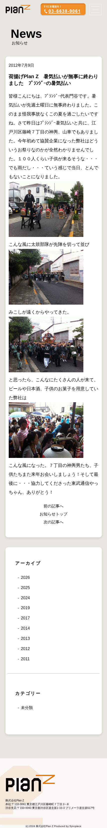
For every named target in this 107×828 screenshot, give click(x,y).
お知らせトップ (53, 514)
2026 (25, 577)
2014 (25, 628)
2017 (25, 618)
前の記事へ (53, 506)
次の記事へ (53, 522)
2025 (25, 588)
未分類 (27, 708)
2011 (25, 659)
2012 (25, 649)
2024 (25, 598)
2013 (25, 638)
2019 (25, 608)
